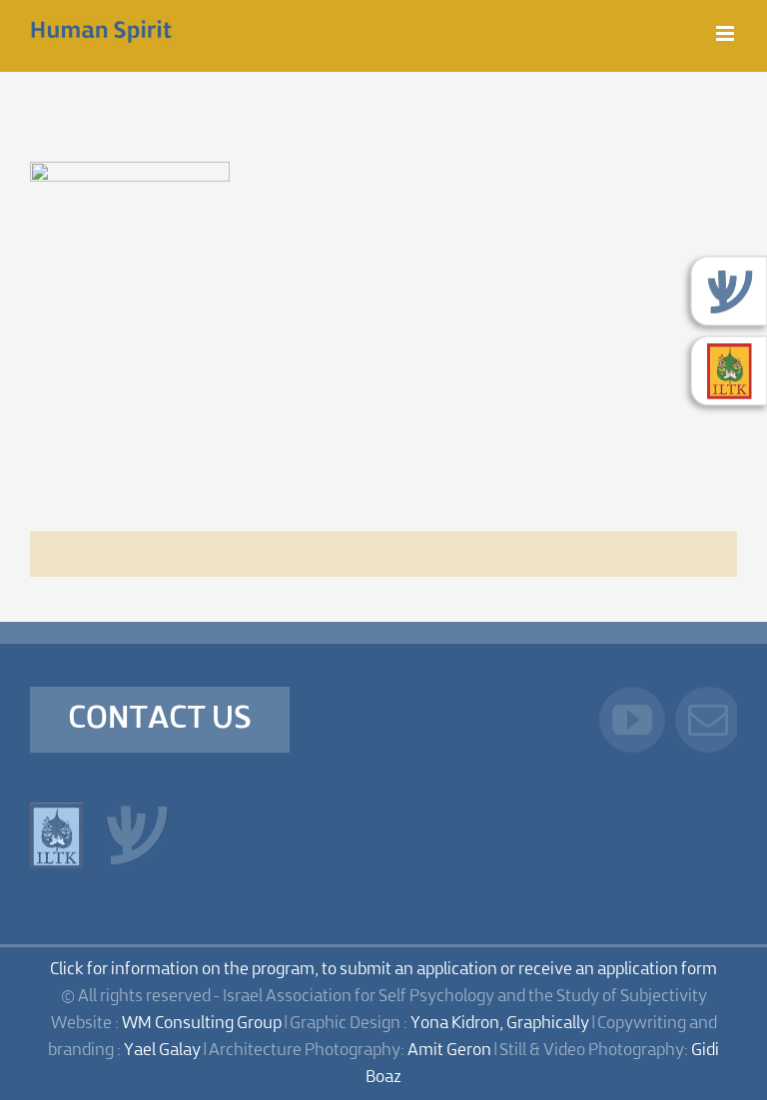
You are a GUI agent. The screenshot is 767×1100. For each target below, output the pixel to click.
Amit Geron (449, 1050)
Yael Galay (162, 1050)
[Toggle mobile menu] (726, 33)
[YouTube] (632, 720)
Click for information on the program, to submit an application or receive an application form (383, 969)
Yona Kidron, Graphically (499, 1023)
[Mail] (708, 720)
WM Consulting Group (202, 1023)
